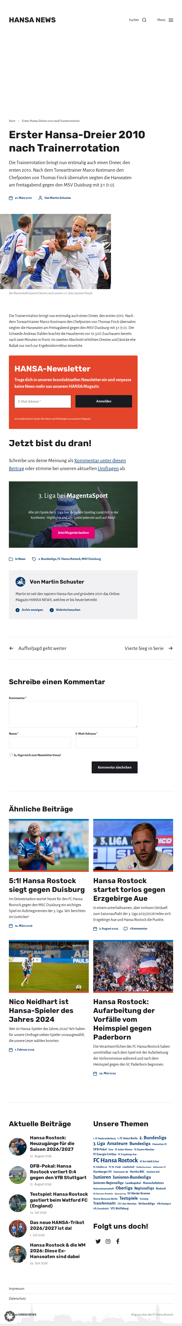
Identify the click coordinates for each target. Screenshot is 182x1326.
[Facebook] (118, 1241)
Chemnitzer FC (159, 1144)
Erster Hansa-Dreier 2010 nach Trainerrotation (50, 121)
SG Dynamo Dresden (103, 1193)
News (22, 559)
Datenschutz (17, 1298)
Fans (111, 1149)
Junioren (102, 1177)
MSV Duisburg (91, 559)
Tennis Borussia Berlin (105, 1198)
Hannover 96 (120, 1171)
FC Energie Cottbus (104, 1154)
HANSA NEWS (32, 19)
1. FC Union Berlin (127, 1138)
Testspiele (128, 1198)
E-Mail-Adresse (86, 733)
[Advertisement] (91, 82)
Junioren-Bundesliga (132, 1177)
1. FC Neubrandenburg (104, 1138)
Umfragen (108, 468)
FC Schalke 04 (100, 1167)
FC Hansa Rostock (69, 559)
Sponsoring (120, 1193)
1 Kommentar (138, 928)
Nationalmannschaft (103, 1189)
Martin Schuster (60, 198)
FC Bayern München (144, 1149)
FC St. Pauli (115, 1167)
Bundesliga (139, 1143)
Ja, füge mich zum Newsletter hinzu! (37, 755)
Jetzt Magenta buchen (73, 532)
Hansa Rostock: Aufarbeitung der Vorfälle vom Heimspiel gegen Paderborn (124, 1019)
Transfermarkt (104, 1203)
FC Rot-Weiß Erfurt (149, 1161)
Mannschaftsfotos (153, 1183)
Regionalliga (144, 1188)
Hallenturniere (143, 1167)
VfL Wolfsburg (120, 1208)
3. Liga (99, 1143)
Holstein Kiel (153, 1172)
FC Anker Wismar (124, 1149)
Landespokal (133, 1183)
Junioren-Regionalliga (108, 1183)
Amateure (117, 1143)
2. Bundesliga (47, 559)
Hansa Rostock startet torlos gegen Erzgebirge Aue (129, 889)
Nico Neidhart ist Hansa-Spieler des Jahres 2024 (41, 1010)
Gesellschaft (129, 1167)
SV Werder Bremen (138, 1193)
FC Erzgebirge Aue (127, 1154)
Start (12, 121)
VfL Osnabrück (101, 1208)
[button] (137, 20)
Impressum (16, 1288)
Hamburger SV (102, 1171)
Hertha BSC (137, 1171)
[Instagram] (108, 1241)
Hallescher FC (159, 1167)
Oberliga (124, 1188)
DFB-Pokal (100, 1149)
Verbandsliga (146, 1203)
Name (14, 733)
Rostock (161, 1188)
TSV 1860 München (126, 1204)
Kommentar (18, 698)
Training (144, 1199)
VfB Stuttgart (164, 1203)
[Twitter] (98, 1241)
